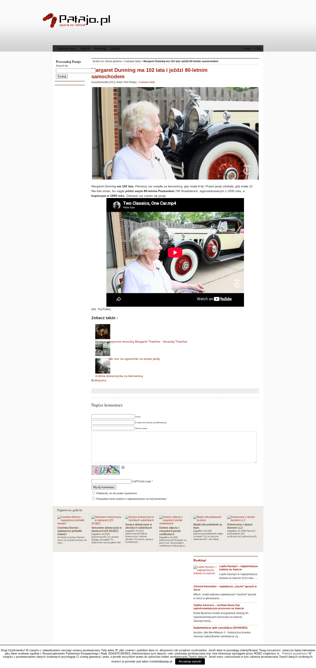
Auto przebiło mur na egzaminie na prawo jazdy (127, 358)
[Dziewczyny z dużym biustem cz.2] (242, 520)
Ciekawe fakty (66, 48)
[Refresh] (123, 467)
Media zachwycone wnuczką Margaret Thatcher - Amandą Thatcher (141, 341)
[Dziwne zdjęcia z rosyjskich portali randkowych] (174, 523)
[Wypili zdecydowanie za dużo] (208, 520)
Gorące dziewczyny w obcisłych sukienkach (138, 526)
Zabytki (115, 48)
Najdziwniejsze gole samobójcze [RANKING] (220, 627)
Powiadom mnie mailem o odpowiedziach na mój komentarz (131, 498)
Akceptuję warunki (190, 661)
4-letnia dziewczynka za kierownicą (119, 376)
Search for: (62, 65)
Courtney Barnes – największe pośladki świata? (69, 531)
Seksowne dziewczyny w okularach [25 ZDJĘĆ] (106, 529)
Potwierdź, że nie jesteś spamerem (116, 493)
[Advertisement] (193, 22)
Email (247, 48)
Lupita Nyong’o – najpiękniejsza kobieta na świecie (238, 568)
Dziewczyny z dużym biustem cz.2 (240, 526)
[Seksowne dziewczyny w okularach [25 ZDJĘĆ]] (106, 523)
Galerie (85, 48)
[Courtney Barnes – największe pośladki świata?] (72, 523)
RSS (258, 48)
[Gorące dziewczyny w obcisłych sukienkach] (140, 520)
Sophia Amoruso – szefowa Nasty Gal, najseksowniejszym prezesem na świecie (218, 607)
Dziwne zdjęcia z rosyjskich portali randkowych (170, 531)
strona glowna (113, 61)
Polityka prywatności (295, 653)
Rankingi (100, 48)
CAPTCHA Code (141, 481)
